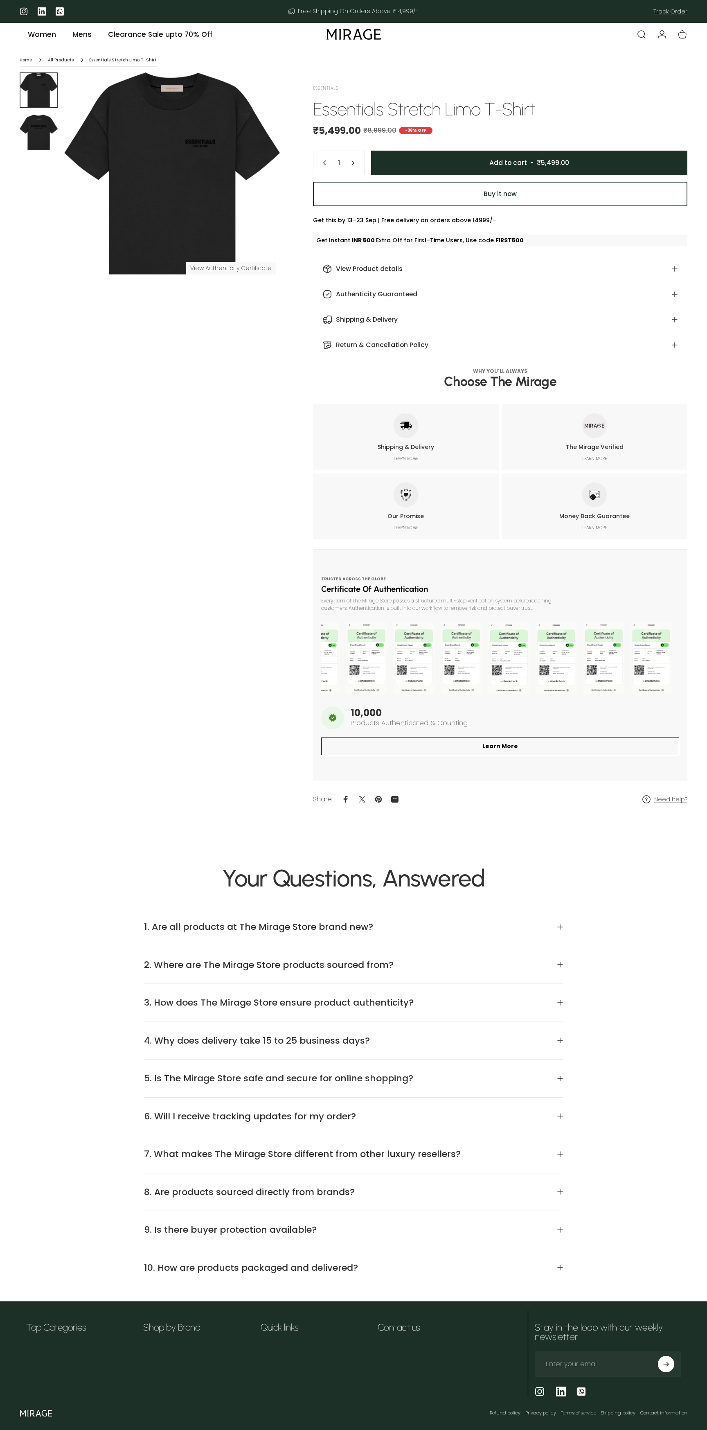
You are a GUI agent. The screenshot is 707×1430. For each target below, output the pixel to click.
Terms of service (578, 1413)
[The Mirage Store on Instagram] (540, 1391)
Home (26, 60)
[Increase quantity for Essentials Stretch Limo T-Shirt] (354, 163)
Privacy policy (540, 1413)
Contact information (663, 1413)
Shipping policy (618, 1413)
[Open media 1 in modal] (172, 173)
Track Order (670, 11)
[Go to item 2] (39, 132)
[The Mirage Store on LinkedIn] (561, 1391)
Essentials (325, 88)
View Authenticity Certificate (231, 268)
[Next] (258, 191)
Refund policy (505, 1413)
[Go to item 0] (39, 90)
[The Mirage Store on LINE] (581, 1391)
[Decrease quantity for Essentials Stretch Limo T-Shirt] (322, 163)
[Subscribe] (666, 1364)
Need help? (670, 799)
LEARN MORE (406, 459)
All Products (61, 60)
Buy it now (500, 193)
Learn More (500, 746)
